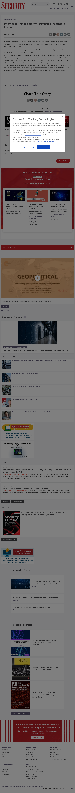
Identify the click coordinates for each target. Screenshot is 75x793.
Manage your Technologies (28, 147)
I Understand (43, 147)
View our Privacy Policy (45, 142)
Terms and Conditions (33, 135)
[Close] (62, 116)
